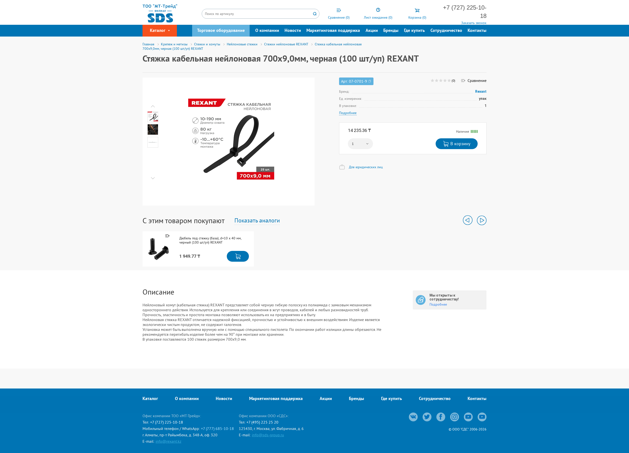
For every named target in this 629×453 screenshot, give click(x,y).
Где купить (414, 31)
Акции (372, 31)
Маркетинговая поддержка (333, 31)
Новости (293, 31)
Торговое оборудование (221, 31)
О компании (267, 31)
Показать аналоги (257, 220)
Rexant (480, 91)
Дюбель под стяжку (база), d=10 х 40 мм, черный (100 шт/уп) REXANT (210, 240)
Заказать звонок (473, 23)
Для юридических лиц (366, 167)
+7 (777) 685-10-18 (217, 428)
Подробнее (348, 113)
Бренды (391, 31)
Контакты (477, 31)
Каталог (150, 399)
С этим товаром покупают (184, 220)
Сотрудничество (446, 31)
